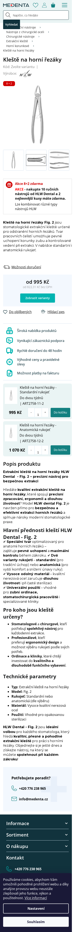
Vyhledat (11, 24)
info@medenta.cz (33, 799)
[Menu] (64, 5)
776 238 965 (32, 788)
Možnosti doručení (26, 267)
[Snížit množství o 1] (31, 412)
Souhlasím (36, 922)
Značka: (25, 73)
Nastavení (36, 908)
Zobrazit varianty (37, 298)
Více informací (36, 898)
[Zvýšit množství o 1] (45, 412)
